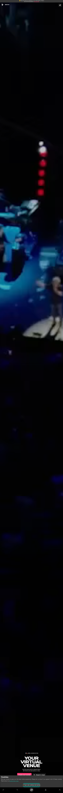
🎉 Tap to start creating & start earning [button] (31, 785)
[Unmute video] (60, 5)
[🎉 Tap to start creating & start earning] (31, 790)
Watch (7, 4)
